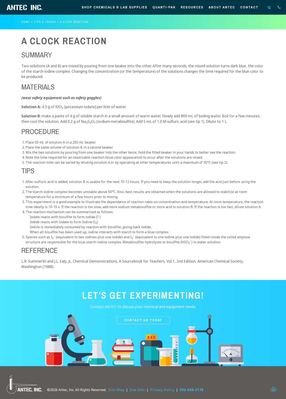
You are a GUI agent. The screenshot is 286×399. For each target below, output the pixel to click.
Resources (192, 7)
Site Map (116, 389)
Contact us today (143, 320)
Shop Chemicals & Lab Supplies (114, 7)
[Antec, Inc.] (28, 7)
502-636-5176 (192, 389)
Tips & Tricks (45, 21)
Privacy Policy (162, 389)
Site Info (137, 389)
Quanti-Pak (164, 7)
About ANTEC (222, 7)
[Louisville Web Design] (273, 389)
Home (25, 21)
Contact (249, 7)
